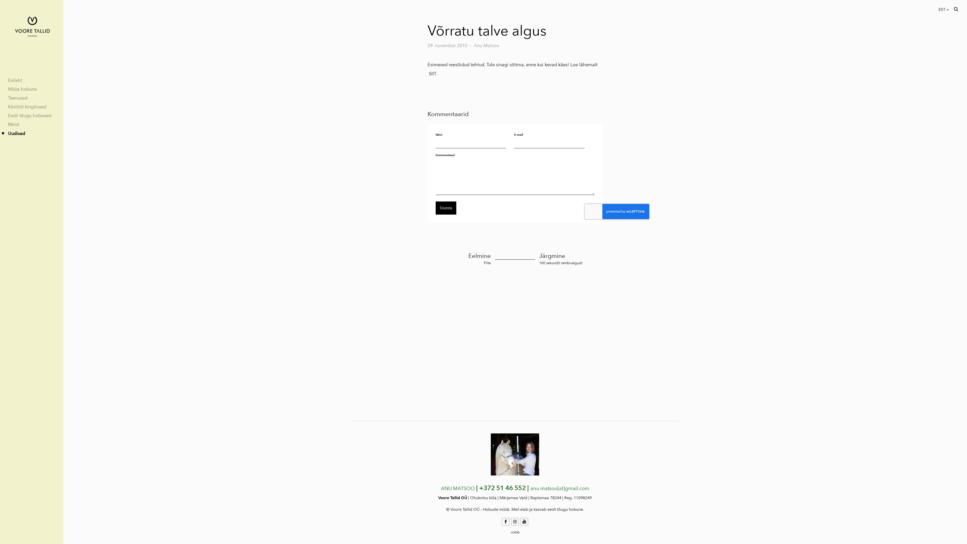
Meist (13, 124)
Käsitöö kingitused (27, 107)
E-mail (518, 135)
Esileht (15, 80)
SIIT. (433, 74)
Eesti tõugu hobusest (30, 115)
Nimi (439, 135)
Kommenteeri (445, 155)
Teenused (17, 98)
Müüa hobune (22, 89)
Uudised (16, 133)
